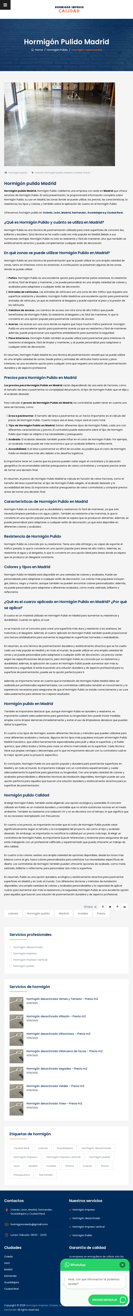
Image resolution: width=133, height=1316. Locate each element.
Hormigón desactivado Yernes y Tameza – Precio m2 (62, 999)
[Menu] (5, 5)
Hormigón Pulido (82, 1235)
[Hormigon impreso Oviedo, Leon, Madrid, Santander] (69, 9)
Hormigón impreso (25, 953)
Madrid (68, 172)
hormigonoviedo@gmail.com (29, 1224)
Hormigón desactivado (28, 947)
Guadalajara (95, 212)
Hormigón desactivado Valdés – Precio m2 (55, 1086)
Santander (79, 212)
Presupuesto (22, 1175)
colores (39, 172)
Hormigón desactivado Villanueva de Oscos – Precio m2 (64, 1051)
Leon (17, 1166)
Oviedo (47, 212)
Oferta (69, 1166)
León (57, 212)
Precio (86, 172)
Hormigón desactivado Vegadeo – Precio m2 (56, 1068)
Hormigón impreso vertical (30, 960)
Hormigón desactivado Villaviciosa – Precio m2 (58, 1034)
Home (38, 50)
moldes (77, 172)
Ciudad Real (115, 212)
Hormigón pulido (17, 172)
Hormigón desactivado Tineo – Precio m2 (54, 1103)
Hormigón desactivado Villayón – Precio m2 (56, 1016)
